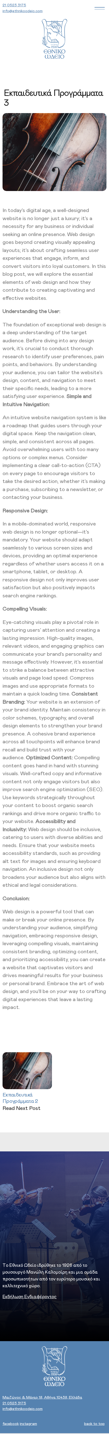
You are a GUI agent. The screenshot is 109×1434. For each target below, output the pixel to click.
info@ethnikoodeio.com (23, 11)
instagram (28, 1424)
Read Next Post (22, 1108)
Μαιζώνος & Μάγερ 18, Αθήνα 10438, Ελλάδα (42, 1397)
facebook (11, 1424)
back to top (94, 1424)
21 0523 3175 (14, 5)
